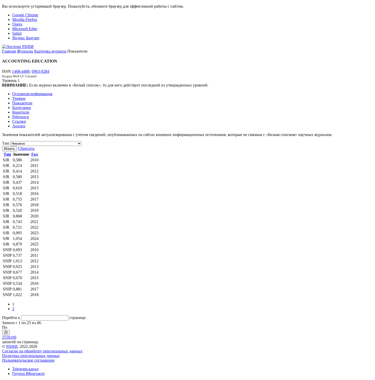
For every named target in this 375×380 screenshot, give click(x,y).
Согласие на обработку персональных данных (42, 351)
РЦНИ (12, 346)
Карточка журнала (50, 51)
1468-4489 (21, 71)
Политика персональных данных (31, 355)
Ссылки (19, 121)
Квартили (20, 112)
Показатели (22, 103)
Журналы (25, 51)
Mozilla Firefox (24, 19)
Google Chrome (25, 15)
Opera (17, 24)
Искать (9, 149)
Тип (5, 143)
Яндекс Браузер (25, 38)
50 (8, 337)
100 (13, 337)
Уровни (19, 98)
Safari (17, 33)
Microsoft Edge (24, 29)
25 (6, 332)
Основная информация (32, 94)
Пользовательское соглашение (28, 360)
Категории (21, 107)
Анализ (18, 126)
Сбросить (26, 148)
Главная (9, 51)
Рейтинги (20, 117)
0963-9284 (40, 71)
